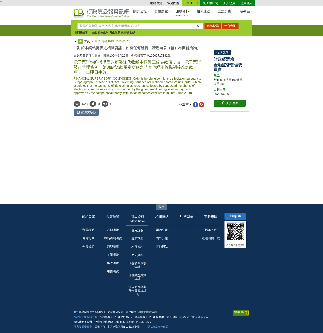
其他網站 (162, 246)
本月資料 (137, 246)
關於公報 (140, 11)
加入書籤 (232, 103)
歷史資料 (137, 255)
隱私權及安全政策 (157, 326)
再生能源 (115, 32)
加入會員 (229, 3)
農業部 (125, 32)
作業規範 (88, 246)
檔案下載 (211, 230)
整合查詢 (230, 25)
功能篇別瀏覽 (113, 238)
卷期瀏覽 (113, 230)
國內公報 (162, 230)
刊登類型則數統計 (137, 265)
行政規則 (103, 32)
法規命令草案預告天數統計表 (137, 290)
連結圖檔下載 (211, 238)
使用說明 (137, 230)
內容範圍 (88, 238)
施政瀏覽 (113, 263)
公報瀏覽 (161, 11)
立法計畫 (224, 11)
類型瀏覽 (113, 246)
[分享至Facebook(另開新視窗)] (195, 104)
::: (1, 2)
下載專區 (243, 11)
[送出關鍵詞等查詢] (198, 26)
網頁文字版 (88, 112)
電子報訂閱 (210, 3)
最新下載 (137, 238)
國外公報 (162, 238)
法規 (94, 32)
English (235, 216)
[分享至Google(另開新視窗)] (201, 104)
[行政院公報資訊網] (102, 13)
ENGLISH (191, 3)
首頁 (87, 41)
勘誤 (132, 32)
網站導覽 (156, 3)
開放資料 (182, 13)
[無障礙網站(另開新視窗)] (241, 312)
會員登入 (246, 3)
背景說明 (88, 230)
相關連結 (203, 11)
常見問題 (173, 3)
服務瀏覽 (113, 271)
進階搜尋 (213, 25)
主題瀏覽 (113, 254)
